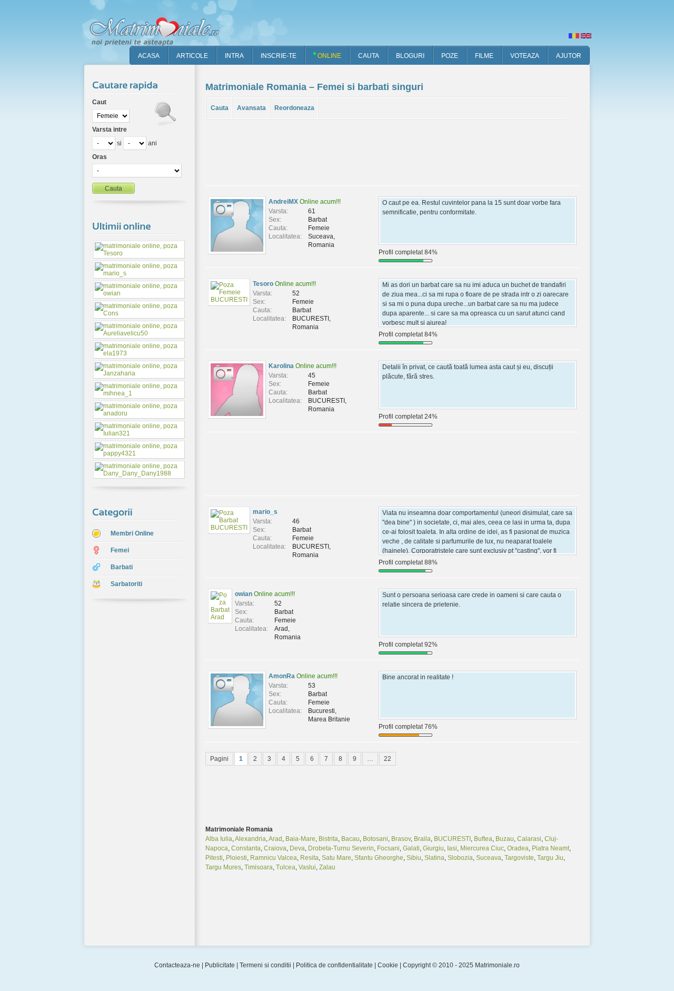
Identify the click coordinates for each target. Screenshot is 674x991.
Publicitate (220, 965)
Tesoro (263, 284)
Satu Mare (336, 857)
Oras (99, 157)
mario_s (265, 512)
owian (243, 594)
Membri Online (132, 533)
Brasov (401, 839)
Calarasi (529, 839)
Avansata (251, 108)
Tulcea (285, 867)
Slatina (434, 857)
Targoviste (519, 857)
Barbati (122, 567)
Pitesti (214, 857)
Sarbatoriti (126, 584)
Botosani (375, 839)
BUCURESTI (452, 839)
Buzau (504, 839)
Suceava (488, 857)
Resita (309, 857)
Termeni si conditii (265, 965)
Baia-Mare (300, 839)
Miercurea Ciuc (482, 848)
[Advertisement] (132, 773)
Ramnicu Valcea (273, 857)
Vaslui (307, 867)
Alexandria (250, 839)
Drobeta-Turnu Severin (341, 848)
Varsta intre (109, 129)
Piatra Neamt (550, 848)
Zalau (327, 867)
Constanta (246, 848)
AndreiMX (283, 201)
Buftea (483, 839)
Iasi (452, 848)
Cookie (388, 965)
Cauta (220, 108)
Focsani (388, 848)
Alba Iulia (218, 839)
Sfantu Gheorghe (378, 857)
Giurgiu (433, 848)
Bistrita (328, 839)
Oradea (518, 848)
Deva (297, 848)
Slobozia (460, 857)
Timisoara (258, 867)
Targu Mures (223, 867)
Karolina (281, 366)
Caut (99, 102)
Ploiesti (236, 857)
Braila (422, 839)
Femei (120, 550)
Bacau (350, 839)
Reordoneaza (294, 108)
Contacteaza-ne (177, 965)
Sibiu (414, 857)
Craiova (275, 848)
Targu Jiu (550, 857)
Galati (411, 848)
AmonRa (282, 676)
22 (387, 758)
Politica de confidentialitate (334, 965)
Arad (275, 839)
